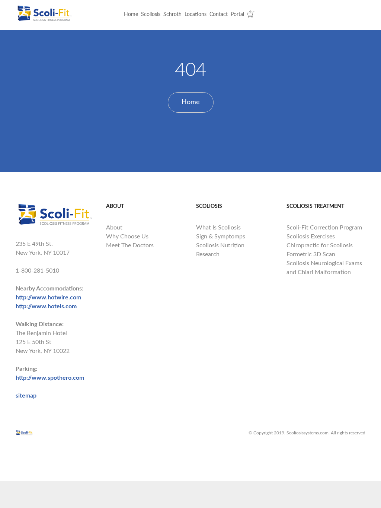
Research (208, 254)
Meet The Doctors (130, 245)
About (114, 228)
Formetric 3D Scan (310, 254)
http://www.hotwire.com (48, 297)
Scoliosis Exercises (310, 236)
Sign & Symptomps (220, 236)
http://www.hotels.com (46, 306)
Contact (218, 14)
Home (131, 14)
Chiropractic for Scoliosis (319, 245)
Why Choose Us (127, 236)
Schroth (172, 14)
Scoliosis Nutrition (220, 245)
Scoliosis (150, 14)
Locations (195, 14)
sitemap (26, 396)
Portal (237, 14)
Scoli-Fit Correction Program (324, 228)
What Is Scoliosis (218, 228)
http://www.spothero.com (50, 378)
